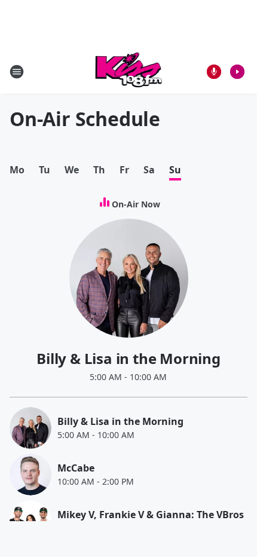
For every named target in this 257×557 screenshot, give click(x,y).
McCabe (75, 468)
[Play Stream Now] (237, 72)
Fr (124, 170)
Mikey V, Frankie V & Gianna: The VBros (150, 514)
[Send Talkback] (214, 72)
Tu (44, 170)
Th (99, 170)
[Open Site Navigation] (17, 72)
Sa (149, 170)
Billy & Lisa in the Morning (128, 358)
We (72, 170)
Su (175, 170)
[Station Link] (129, 71)
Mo (17, 170)
